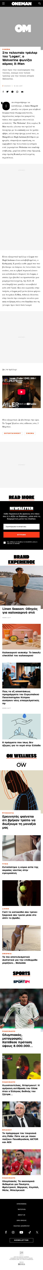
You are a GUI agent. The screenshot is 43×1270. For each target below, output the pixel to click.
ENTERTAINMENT (12, 433)
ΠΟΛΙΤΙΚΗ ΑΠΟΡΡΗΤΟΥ (22, 1226)
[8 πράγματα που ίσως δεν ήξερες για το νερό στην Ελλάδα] (21, 726)
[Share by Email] (22, 92)
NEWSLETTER (21, 1240)
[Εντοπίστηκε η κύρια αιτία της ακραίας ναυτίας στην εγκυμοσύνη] (21, 848)
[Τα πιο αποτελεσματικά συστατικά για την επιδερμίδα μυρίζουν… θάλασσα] (21, 938)
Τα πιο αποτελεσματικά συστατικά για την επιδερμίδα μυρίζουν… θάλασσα (19, 960)
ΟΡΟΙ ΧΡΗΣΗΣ (21, 1220)
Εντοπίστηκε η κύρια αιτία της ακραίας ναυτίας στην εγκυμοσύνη (20, 870)
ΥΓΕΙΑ (5, 864)
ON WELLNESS (21, 756)
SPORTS (21, 974)
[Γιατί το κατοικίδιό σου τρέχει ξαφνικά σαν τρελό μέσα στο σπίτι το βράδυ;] (21, 893)
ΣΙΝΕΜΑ (6, 49)
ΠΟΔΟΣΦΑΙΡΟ (8, 1031)
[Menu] (3, 3)
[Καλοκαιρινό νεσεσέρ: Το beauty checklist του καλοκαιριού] (21, 637)
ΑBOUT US (21, 1215)
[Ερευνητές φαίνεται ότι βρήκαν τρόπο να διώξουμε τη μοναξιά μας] (21, 791)
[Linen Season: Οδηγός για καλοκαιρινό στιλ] (21, 587)
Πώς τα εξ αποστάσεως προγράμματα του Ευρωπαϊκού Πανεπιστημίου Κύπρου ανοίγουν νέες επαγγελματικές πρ (20, 697)
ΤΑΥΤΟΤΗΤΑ (21, 1209)
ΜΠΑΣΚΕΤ (7, 1130)
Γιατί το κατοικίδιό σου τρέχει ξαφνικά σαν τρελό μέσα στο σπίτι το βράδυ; (19, 915)
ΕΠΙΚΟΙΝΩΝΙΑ (21, 1204)
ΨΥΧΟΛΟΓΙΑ (8, 813)
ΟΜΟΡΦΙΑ (7, 954)
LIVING (5, 909)
